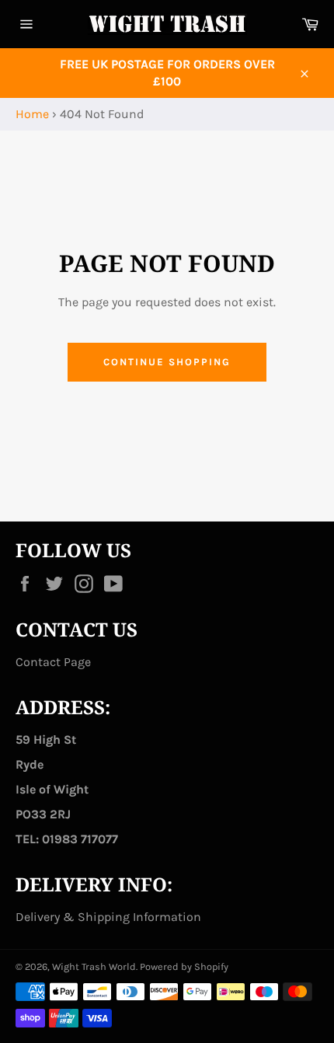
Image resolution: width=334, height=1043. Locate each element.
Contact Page (53, 661)
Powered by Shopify (184, 966)
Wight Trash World (94, 966)
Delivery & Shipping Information (108, 916)
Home (32, 113)
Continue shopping (166, 362)
